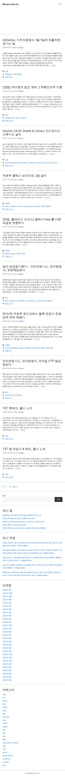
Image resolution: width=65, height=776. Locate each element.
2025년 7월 (7, 603)
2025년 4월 (7, 612)
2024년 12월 (7, 625)
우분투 (43, 206)
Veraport (13, 206)
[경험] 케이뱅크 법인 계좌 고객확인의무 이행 (32, 87)
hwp (13, 253)
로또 (4, 714)
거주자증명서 (17, 74)
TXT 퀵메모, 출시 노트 (17, 408)
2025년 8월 (7, 599)
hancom (8, 253)
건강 (4, 698)
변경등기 (12, 301)
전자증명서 (49, 301)
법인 (6, 115)
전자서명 (40, 301)
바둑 (4, 730)
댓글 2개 (8, 351)
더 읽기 (53, 65)
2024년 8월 (7, 632)
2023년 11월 (7, 657)
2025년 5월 (7, 609)
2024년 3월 (7, 645)
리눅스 (19, 206)
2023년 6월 (7, 674)
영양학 (5, 752)
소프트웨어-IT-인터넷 (10, 743)
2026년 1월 (7, 590)
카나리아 (54, 163)
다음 (15, 487)
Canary (25, 163)
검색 (4, 496)
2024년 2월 (7, 648)
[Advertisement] (32, 21)
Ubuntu (31, 163)
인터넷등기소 (32, 301)
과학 (4, 704)
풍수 (4, 765)
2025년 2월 (7, 619)
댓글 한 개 (8, 77)
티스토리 (6, 762)
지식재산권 (7, 759)
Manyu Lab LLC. (11, 4)
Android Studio (16, 163)
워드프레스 (41, 348)
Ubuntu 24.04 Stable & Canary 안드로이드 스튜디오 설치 (24, 522)
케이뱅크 (23, 118)
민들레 (5, 727)
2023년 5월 (7, 677)
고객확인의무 (10, 118)
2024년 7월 (7, 635)
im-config (27, 348)
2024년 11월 (7, 628)
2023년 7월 (7, 670)
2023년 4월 (7, 680)
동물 (4, 710)
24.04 (7, 163)
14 (10, 487)
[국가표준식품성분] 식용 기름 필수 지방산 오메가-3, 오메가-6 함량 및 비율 (30, 550)
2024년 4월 (7, 641)
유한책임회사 (21, 301)
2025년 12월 (7, 593)
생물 (4, 739)
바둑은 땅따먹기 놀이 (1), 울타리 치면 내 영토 (19, 543)
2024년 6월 (7, 638)
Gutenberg (14, 348)
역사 (4, 749)
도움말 (7, 203)
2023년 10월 (7, 661)
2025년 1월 (7, 622)
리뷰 (4, 720)
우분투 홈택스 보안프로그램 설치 (25, 175)
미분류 (5, 723)
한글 (23, 253)
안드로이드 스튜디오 (42, 163)
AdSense (8, 74)
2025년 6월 (7, 606)
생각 (4, 736)
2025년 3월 (7, 616)
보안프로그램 (28, 206)
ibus (20, 348)
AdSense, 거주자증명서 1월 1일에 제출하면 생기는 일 (22, 515)
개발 (6, 71)
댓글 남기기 (9, 121)
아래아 (18, 253)
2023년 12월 (7, 654)
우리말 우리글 (8, 756)
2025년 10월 (7, 596)
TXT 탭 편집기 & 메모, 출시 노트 (24, 449)
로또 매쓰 (6, 717)
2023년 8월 (7, 667)
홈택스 (48, 206)
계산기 (5, 701)
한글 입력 (49, 348)
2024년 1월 (7, 651)
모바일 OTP (9, 395)
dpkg (7, 206)
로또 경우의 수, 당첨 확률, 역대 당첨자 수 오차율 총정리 (23, 557)
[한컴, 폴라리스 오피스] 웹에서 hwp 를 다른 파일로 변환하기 (24, 528)
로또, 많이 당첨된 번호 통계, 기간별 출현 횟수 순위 (21, 565)
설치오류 (37, 206)
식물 (4, 746)
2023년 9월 (7, 664)
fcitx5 (7, 348)
